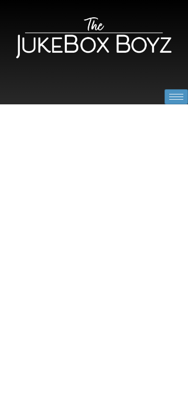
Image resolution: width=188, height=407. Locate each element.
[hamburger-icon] (176, 96)
